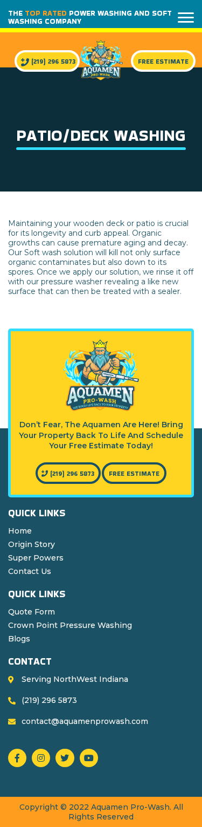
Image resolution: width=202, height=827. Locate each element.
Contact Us (29, 571)
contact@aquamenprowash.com (85, 721)
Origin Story (31, 544)
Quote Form (31, 612)
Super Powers (36, 558)
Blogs (19, 639)
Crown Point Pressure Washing (70, 625)
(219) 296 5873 (52, 61)
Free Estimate (163, 61)
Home (20, 531)
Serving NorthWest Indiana (75, 679)
